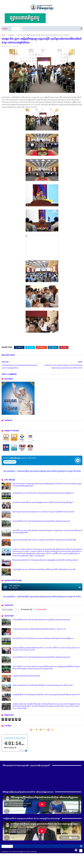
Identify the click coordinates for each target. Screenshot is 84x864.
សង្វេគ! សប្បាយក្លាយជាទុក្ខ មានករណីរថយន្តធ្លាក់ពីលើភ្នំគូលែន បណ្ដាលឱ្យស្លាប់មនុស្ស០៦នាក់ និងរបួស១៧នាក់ (42, 685)
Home (4, 28)
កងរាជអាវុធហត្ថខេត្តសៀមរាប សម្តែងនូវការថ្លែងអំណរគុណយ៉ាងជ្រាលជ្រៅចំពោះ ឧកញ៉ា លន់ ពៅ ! (39, 629)
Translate (42, 609)
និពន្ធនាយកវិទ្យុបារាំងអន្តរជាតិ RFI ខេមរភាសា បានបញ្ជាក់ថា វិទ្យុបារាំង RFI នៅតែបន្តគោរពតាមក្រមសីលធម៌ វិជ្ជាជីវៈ (44, 540)
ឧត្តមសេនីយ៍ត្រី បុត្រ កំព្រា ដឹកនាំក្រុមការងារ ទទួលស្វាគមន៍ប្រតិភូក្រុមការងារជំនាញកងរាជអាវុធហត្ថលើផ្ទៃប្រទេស (43, 493)
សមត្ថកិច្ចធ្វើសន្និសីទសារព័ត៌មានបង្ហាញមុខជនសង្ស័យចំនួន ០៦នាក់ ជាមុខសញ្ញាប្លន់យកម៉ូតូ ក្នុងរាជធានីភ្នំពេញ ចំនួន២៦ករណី (45, 695)
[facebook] (81, 846)
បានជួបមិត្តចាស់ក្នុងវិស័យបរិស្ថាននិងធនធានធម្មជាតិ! (26, 676)
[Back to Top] (80, 850)
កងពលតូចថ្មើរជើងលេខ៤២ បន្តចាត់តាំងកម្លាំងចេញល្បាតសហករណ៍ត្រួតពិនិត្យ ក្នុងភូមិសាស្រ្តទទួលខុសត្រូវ (41, 521)
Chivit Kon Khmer (18, 852)
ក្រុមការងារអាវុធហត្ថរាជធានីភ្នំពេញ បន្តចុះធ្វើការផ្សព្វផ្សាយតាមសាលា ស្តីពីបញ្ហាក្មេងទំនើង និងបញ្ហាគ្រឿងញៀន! (42, 502)
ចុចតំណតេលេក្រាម (10, 462)
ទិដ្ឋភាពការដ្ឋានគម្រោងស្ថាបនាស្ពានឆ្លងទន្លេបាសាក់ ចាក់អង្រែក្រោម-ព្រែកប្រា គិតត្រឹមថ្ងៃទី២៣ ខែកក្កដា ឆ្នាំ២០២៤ (43, 512)
